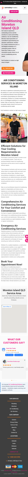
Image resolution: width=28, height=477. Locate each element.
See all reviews (9, 354)
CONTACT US (14, 452)
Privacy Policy (14, 472)
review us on (18, 354)
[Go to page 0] (11, 380)
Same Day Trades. (8, 470)
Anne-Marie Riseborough (13, 361)
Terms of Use (24, 470)
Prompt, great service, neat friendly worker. (13, 367)
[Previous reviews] (1, 369)
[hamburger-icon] (25, 7)
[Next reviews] (26, 369)
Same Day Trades (11, 348)
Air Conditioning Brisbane (15, 384)
